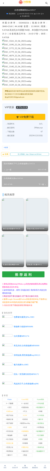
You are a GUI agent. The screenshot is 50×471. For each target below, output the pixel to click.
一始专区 (25, 403)
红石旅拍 (10, 439)
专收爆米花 (25, 16)
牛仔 (25, 427)
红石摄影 (41, 435)
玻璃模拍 (25, 431)
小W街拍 (41, 415)
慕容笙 (25, 419)
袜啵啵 (25, 443)
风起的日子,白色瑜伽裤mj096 (26, 384)
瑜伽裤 (10, 435)
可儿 (25, 411)
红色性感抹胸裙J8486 (11, 265)
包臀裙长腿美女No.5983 (24, 317)
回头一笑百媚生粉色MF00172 (26, 374)
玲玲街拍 (10, 431)
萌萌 (40, 439)
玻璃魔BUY (41, 431)
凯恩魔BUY (41, 407)
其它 (10, 407)
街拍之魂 (10, 443)
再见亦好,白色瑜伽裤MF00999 (26, 346)
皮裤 (25, 435)
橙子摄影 (10, 423)
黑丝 (25, 455)
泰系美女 (41, 423)
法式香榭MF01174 (21, 336)
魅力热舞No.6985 (21, 365)
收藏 (6, 154)
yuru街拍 (41, 399)
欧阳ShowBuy (25, 423)
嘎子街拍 (10, 415)
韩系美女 (10, 451)
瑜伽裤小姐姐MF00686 (23, 327)
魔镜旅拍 (35, 467)
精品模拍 (25, 467)
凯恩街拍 (25, 407)
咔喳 (40, 411)
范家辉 (25, 439)
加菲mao (10, 411)
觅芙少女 (10, 447)
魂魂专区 (25, 451)
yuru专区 (25, 399)
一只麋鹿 (10, 403)
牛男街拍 (41, 427)
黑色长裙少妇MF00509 (35, 229)
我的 (45, 467)
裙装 (6, 147)
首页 (5, 467)
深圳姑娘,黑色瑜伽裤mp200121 (27, 355)
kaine (10, 399)
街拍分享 (15, 467)
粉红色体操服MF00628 (11, 229)
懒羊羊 (41, 419)
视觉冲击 (25, 447)
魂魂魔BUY (41, 451)
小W (25, 415)
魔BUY (10, 455)
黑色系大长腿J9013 (34, 265)
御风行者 (10, 419)
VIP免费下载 (26, 116)
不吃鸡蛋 (41, 403)
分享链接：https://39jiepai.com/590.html (30, 154)
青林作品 (41, 447)
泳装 (10, 427)
